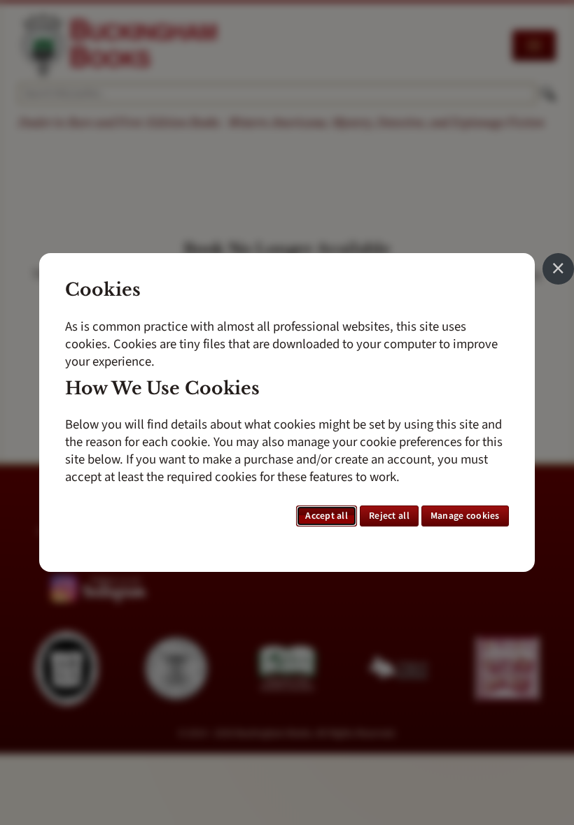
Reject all (389, 516)
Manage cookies (465, 516)
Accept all (326, 516)
